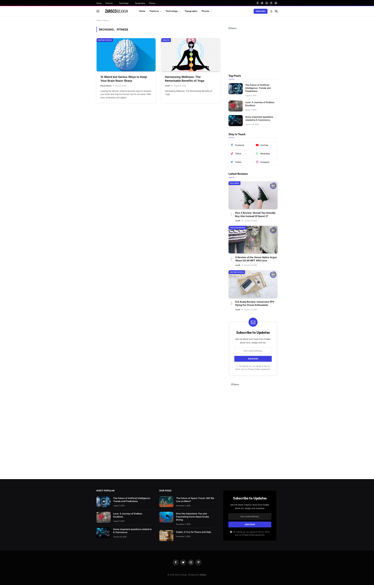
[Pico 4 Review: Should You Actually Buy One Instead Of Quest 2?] (253, 195)
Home (98, 3)
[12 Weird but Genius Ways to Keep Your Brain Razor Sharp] (126, 54)
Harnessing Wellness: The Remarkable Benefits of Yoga (184, 79)
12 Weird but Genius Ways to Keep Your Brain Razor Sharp (123, 79)
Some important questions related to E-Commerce (259, 118)
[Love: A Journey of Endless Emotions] (235, 105)
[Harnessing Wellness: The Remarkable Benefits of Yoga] (190, 54)
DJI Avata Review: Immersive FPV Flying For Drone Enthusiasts (254, 303)
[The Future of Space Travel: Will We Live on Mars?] (166, 501)
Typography (140, 3)
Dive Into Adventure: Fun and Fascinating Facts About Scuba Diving (192, 516)
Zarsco (203, 574)
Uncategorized (237, 228)
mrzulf (167, 86)
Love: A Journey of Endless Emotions (259, 104)
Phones (152, 3)
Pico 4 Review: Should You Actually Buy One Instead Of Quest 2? (255, 214)
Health (166, 40)
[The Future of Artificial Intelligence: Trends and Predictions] (235, 88)
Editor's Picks (105, 40)
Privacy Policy (254, 369)
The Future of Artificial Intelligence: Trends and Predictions (258, 88)
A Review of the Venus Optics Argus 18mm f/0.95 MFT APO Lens (256, 259)
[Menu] (97, 11)
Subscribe (260, 11)
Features (109, 3)
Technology (124, 3)
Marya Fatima (105, 86)
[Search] (276, 11)
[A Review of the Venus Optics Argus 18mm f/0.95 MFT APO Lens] (253, 239)
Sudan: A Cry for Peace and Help (193, 532)
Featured (234, 183)
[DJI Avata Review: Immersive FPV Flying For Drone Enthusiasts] (253, 284)
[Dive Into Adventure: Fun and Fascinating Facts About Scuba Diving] (166, 517)
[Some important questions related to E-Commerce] (235, 120)
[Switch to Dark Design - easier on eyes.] (271, 11)
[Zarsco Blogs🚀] (117, 11)
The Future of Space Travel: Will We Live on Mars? (195, 500)
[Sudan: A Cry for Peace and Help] (166, 535)
